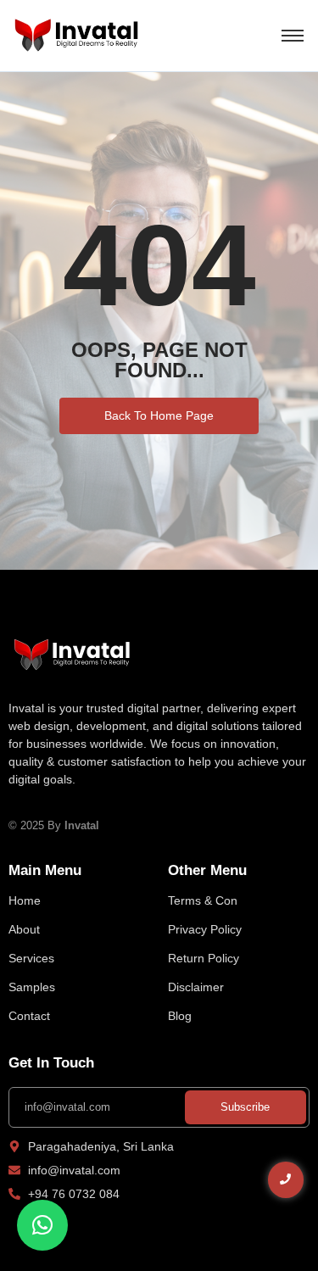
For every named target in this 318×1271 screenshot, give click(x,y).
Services (31, 958)
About (24, 929)
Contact (29, 1016)
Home (24, 900)
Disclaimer (196, 987)
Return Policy (203, 958)
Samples (31, 987)
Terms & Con (202, 900)
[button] (42, 1225)
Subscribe (245, 1107)
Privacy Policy (205, 929)
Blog (180, 1016)
